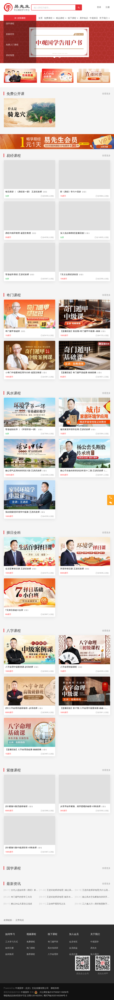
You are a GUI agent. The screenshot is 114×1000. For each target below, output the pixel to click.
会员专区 (73, 941)
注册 (108, 7)
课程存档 (55, 987)
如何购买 (9, 954)
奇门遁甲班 (53, 941)
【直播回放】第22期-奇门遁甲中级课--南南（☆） (83, 331)
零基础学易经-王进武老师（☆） (20, 274)
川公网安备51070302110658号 (54, 991)
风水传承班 (53, 947)
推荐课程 (31, 954)
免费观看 (29, 121)
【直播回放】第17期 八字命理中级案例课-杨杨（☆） (84, 708)
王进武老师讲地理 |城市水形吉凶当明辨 (65, 896)
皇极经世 (10, 34)
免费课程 (48, 17)
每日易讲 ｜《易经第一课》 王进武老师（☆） (26, 192)
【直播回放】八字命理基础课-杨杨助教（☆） (26, 749)
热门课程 (31, 947)
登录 (99, 7)
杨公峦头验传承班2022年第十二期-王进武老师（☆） (84, 470)
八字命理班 (53, 954)
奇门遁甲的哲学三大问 (21, 896)
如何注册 (9, 947)
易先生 (93, 947)
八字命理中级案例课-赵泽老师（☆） (22, 667)
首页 (40, 17)
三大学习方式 (11, 941)
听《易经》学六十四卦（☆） (73, 192)
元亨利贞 (19, 919)
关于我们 (103, 17)
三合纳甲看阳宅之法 (56, 903)
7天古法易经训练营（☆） (72, 274)
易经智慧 (10, 55)
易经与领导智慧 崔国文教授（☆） (21, 233)
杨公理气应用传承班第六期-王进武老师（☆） (26, 470)
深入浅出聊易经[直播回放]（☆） (75, 233)
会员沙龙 (73, 954)
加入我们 (94, 954)
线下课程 (72, 17)
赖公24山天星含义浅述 (21, 903)
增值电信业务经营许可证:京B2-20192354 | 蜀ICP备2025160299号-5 (35, 995)
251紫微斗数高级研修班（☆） (19, 806)
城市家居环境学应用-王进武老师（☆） (78, 429)
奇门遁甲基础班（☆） (15, 331)
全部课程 (21, 17)
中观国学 (94, 941)
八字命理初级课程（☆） (71, 667)
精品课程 (60, 17)
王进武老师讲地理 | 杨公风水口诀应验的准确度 (68, 889)
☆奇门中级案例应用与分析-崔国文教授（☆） (26, 372)
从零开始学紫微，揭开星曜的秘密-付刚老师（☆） (83, 806)
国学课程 (10, 23)
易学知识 (84, 17)
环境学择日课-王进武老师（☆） (75, 568)
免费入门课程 (12, 44)
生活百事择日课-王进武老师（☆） (21, 568)
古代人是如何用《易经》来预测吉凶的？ (29, 889)
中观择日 (94, 17)
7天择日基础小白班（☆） (17, 610)
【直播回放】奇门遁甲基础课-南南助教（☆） (81, 372)
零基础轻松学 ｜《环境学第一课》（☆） (24, 429)
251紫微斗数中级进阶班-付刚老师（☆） (24, 847)
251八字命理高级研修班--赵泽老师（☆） (24, 708)
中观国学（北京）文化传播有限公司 (32, 987)
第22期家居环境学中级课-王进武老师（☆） (25, 512)
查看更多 (106, 93)
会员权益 (73, 947)
